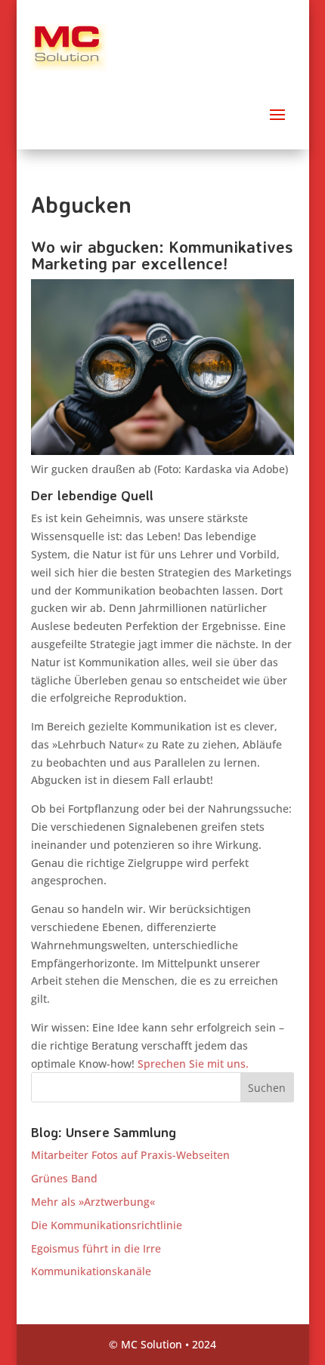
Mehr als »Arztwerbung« (93, 1201)
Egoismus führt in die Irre (96, 1248)
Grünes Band (64, 1178)
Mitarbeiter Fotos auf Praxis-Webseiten (130, 1155)
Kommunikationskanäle (91, 1271)
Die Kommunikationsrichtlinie (106, 1225)
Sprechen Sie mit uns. (193, 1063)
